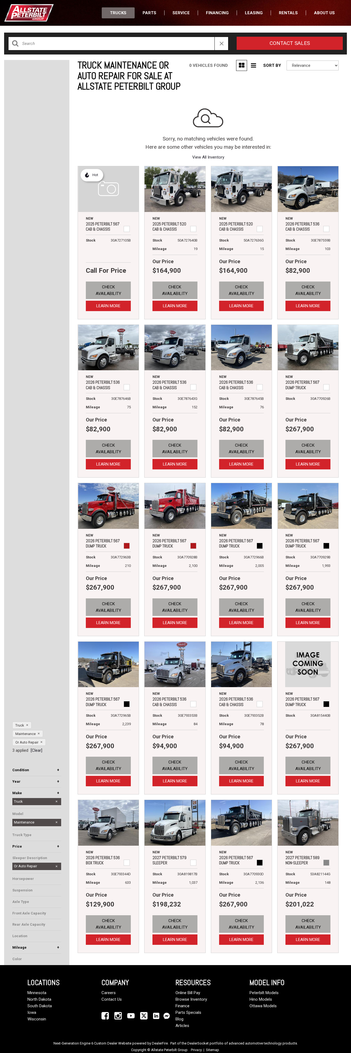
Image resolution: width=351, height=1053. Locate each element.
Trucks (118, 12)
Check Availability (108, 290)
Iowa (31, 1012)
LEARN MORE (108, 305)
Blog (179, 1019)
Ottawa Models (263, 1005)
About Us (324, 12)
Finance (182, 1005)
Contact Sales (290, 43)
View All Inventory (208, 157)
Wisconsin (36, 1019)
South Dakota (39, 1005)
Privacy (196, 1050)
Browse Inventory (191, 999)
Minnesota (36, 992)
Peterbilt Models (264, 992)
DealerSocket (198, 1043)
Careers (108, 992)
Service (181, 12)
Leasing (254, 12)
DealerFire (160, 1043)
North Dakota (39, 999)
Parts (149, 12)
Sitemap (212, 1050)
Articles (182, 1025)
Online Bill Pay (188, 992)
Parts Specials (188, 1012)
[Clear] (36, 750)
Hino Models (261, 999)
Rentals (288, 12)
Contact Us (111, 999)
